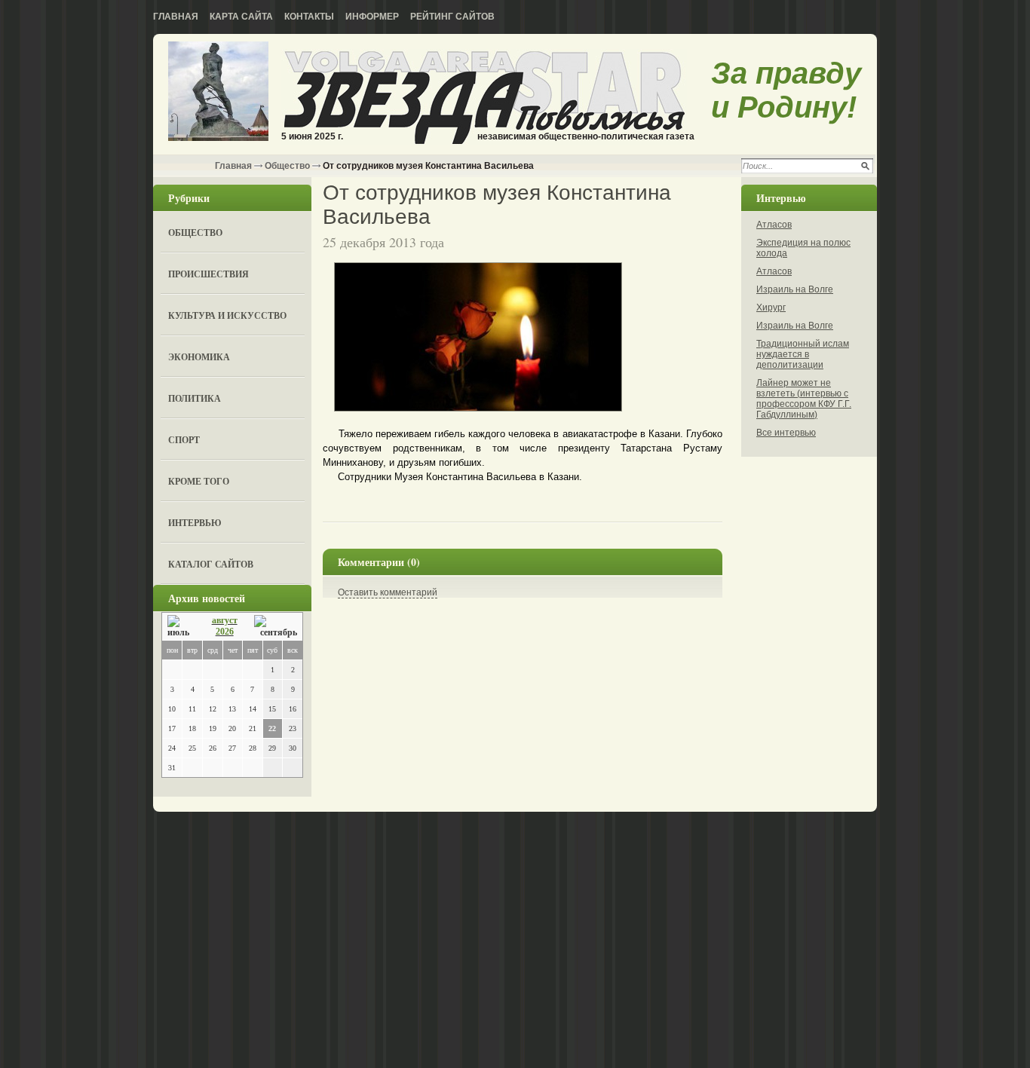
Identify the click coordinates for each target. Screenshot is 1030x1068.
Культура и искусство (227, 315)
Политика (194, 398)
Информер (372, 16)
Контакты (309, 16)
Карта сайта (241, 16)
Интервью (195, 522)
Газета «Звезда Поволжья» (218, 92)
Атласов (774, 224)
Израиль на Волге (794, 289)
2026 (225, 631)
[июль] (181, 626)
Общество (287, 166)
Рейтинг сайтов (452, 16)
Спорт (184, 439)
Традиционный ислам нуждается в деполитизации (802, 354)
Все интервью (786, 432)
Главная (175, 16)
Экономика (199, 356)
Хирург (771, 307)
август (225, 620)
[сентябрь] (275, 626)
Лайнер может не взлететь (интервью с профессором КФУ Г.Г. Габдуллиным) (803, 399)
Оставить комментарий (387, 592)
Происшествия (208, 274)
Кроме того (198, 481)
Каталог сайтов (210, 564)
